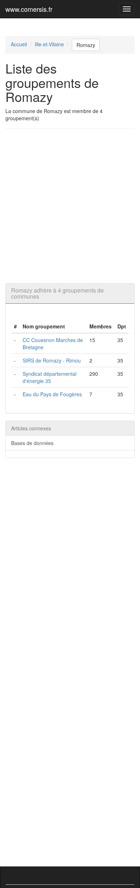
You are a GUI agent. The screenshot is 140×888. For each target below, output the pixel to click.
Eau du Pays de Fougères (52, 394)
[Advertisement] (70, 206)
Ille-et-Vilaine (49, 44)
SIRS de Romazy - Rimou (52, 360)
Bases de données (32, 443)
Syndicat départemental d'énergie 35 (49, 377)
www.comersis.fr (28, 9)
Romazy (85, 44)
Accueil (19, 44)
